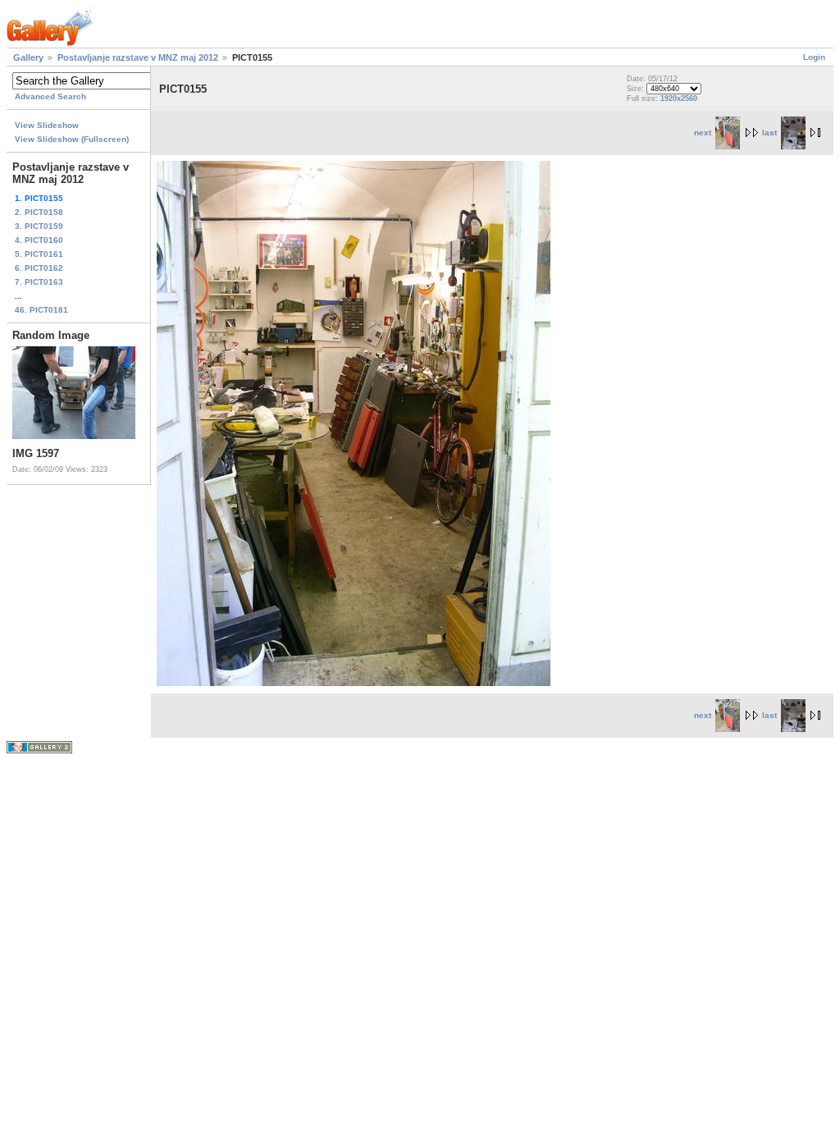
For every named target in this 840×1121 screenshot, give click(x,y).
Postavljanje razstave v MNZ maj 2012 (137, 57)
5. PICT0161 (39, 254)
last (769, 132)
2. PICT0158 (39, 212)
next (702, 132)
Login (814, 57)
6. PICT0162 (39, 267)
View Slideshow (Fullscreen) (72, 139)
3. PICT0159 (39, 226)
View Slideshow (47, 125)
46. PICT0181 (41, 309)
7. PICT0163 (39, 281)
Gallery (28, 57)
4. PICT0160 (39, 240)
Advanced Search (50, 96)
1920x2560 (678, 98)
